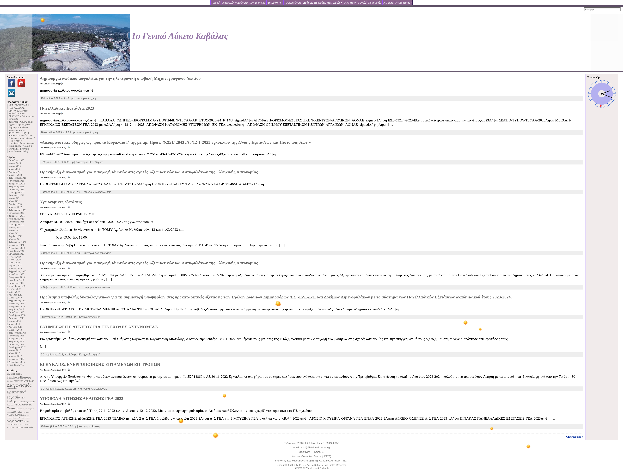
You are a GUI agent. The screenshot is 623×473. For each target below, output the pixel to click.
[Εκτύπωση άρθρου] (61, 84)
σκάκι (22, 424)
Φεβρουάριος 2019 (17, 300)
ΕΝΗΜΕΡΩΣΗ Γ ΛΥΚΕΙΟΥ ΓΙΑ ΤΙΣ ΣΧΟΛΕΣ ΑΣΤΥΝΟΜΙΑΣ (99, 327)
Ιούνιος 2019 (15, 289)
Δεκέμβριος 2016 (17, 362)
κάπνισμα (25, 415)
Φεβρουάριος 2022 (17, 210)
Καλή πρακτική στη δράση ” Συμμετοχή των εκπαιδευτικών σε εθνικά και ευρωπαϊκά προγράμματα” (22, 142)
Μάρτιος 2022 (15, 207)
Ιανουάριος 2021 (16, 245)
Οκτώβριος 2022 (16, 189)
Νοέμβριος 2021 (16, 219)
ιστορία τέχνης (14, 414)
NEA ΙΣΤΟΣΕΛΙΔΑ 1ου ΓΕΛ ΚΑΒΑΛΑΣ (20, 106)
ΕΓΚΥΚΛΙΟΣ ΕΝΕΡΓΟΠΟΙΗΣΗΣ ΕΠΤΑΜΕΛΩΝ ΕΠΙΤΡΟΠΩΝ (100, 364)
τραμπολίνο (11, 427)
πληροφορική (15, 421)
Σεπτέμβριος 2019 (17, 286)
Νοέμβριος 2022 (16, 186)
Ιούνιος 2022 (15, 198)
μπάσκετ (27, 418)
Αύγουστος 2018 (16, 318)
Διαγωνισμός (19, 385)
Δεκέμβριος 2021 (17, 216)
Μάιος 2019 (14, 292)
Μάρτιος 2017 (15, 356)
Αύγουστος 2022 (16, 195)
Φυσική (12, 408)
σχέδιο (27, 424)
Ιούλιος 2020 (15, 257)
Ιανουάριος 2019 (16, 303)
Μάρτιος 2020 (15, 268)
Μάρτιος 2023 (15, 175)
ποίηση (26, 421)
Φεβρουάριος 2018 (17, 333)
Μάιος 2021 (14, 233)
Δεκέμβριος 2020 (17, 248)
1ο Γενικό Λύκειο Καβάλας (179, 36)
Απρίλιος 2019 (15, 295)
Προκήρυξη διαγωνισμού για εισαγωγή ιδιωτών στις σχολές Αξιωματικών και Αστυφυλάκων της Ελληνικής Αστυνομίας (149, 172)
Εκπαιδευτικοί (12, 389)
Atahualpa (325, 468)
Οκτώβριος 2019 (16, 283)
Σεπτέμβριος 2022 (17, 192)
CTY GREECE (12, 374)
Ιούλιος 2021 (15, 227)
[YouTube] (21, 83)
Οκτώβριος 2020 (16, 254)
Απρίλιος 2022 (15, 204)
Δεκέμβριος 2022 (17, 184)
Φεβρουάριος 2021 (17, 242)
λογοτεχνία (11, 418)
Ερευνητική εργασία (17, 394)
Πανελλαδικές (20, 404)
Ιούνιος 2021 (15, 230)
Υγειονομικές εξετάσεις (61, 202)
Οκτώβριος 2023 (16, 160)
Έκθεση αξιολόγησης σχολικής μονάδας (18, 112)
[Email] (11, 93)
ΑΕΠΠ (26, 381)
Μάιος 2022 (14, 201)
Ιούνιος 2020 (15, 260)
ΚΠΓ (22, 398)
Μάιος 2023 (14, 169)
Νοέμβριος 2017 (16, 341)
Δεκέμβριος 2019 (17, 277)
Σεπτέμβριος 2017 (17, 347)
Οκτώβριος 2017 (16, 344)
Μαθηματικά (15, 401)
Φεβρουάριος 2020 (17, 271)
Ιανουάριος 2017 (16, 359)
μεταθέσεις (19, 418)
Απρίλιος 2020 (15, 265)
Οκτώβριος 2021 (16, 222)
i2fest (20, 374)
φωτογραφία (28, 427)
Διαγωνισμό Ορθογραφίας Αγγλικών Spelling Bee (21, 123)
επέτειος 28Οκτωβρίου (15, 412)
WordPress (311, 468)
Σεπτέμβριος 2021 (17, 224)
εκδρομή (31, 409)
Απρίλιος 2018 (15, 327)
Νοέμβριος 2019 (16, 280)
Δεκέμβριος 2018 (17, 306)
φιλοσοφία (19, 427)
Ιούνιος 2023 (15, 166)
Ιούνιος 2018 (15, 321)
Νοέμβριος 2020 (16, 251)
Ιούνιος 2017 (15, 350)
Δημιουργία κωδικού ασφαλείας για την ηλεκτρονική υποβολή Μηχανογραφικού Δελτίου (20, 131)
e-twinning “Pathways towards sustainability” (19, 150)
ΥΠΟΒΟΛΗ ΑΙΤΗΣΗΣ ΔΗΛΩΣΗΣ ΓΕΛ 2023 (81, 398)
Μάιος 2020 (14, 262)
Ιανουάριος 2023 (16, 181)
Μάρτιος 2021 (15, 239)
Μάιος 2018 (14, 324)
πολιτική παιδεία (13, 424)
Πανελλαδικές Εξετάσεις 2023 (67, 108)
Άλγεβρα (10, 381)
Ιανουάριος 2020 (16, 274)
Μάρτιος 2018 (15, 330)
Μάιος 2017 (14, 353)
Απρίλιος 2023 (15, 172)
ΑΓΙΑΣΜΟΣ (18, 381)
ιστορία (26, 412)
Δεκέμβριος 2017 (17, 338)
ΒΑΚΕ (31, 381)
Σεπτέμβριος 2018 (17, 315)
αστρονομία (22, 409)
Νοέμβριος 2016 (16, 365)
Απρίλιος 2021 (15, 236)
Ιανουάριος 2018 (16, 335)
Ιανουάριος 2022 (16, 213)
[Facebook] (11, 83)
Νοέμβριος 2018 (16, 309)
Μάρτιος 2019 (15, 297)
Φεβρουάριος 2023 (17, 178)
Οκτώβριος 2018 (16, 312)
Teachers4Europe (19, 377)
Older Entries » (574, 436)
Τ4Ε (30, 405)
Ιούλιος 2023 (15, 163)
